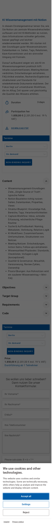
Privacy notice (18, 522)
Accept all (26, 496)
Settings (26, 504)
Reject (26, 512)
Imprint (6, 522)
